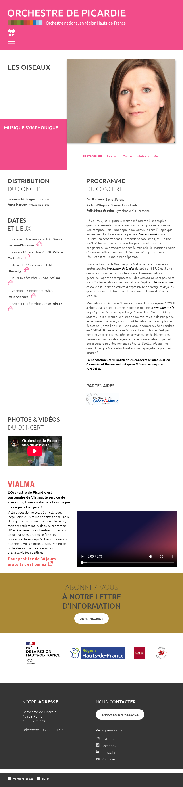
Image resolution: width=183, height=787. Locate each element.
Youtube (108, 759)
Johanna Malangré (21, 199)
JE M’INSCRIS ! (91, 618)
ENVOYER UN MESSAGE (120, 714)
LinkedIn (108, 752)
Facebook (113, 156)
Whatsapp (143, 156)
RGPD (45, 778)
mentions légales (23, 778)
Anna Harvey (17, 204)
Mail (156, 156)
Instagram (109, 739)
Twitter (127, 156)
